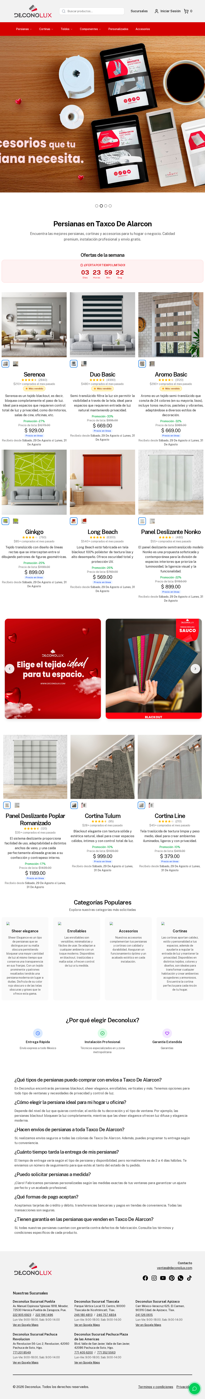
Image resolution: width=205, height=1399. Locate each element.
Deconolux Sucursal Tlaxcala (96, 1301)
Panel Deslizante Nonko (171, 531)
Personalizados (118, 29)
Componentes (89, 29)
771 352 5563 (106, 1352)
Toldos (65, 29)
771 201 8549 (22, 1352)
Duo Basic (102, 374)
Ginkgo (34, 531)
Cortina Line (170, 815)
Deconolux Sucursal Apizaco (158, 1301)
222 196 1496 (44, 1314)
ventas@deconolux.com (174, 1268)
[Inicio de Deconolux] (33, 11)
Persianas (22, 29)
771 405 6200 (83, 1352)
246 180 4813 (83, 1314)
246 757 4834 (106, 1314)
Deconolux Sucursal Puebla (34, 1301)
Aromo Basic (171, 374)
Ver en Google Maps (25, 1324)
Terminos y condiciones (155, 1387)
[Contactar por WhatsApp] (194, 1388)
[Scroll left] (9, 669)
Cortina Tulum (103, 815)
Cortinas (44, 29)
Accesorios (143, 29)
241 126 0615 (144, 1314)
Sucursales (139, 11)
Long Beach (102, 531)
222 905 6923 (22, 1314)
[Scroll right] (195, 669)
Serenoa (34, 374)
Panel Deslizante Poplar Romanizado (35, 819)
